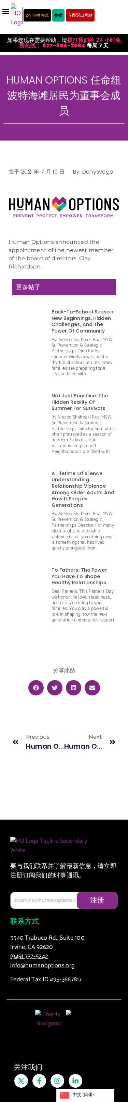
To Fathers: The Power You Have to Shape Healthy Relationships (79, 576)
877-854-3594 (63, 45)
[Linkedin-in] (75, 1081)
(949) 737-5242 (29, 956)
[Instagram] (57, 1081)
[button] (5, 11)
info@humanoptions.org (42, 965)
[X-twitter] (21, 1081)
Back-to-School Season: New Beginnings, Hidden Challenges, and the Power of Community (83, 321)
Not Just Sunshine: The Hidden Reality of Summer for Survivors (80, 402)
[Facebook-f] (39, 1081)
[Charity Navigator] (48, 1022)
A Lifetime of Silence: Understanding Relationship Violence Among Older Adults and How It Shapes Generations (83, 489)
